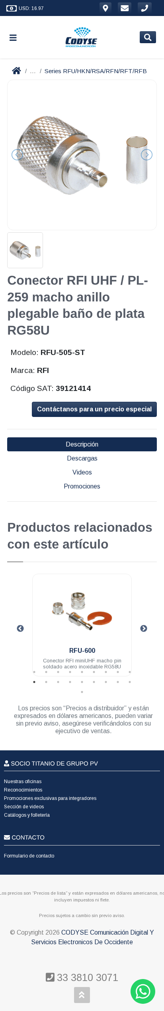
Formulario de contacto (29, 856)
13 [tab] (70, 682)
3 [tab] (58, 672)
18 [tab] (130, 682)
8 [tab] (118, 672)
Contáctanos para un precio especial (94, 409)
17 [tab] (118, 682)
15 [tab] (94, 682)
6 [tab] (94, 672)
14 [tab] (82, 682)
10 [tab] (34, 682)
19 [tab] (82, 692)
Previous (20, 629)
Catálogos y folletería (27, 815)
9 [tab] (130, 672)
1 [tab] (34, 672)
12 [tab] (58, 682)
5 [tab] (82, 672)
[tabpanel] (82, 630)
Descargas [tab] (82, 458)
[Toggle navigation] (16, 37)
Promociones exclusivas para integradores (50, 798)
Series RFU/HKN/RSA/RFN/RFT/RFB (96, 71)
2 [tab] (46, 672)
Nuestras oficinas (22, 781)
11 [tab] (46, 682)
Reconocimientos (23, 790)
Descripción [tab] (82, 444)
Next (144, 629)
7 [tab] (106, 672)
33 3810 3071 (86, 977)
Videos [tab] (82, 472)
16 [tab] (106, 682)
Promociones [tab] (82, 486)
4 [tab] (70, 672)
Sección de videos (24, 807)
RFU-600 (82, 650)
